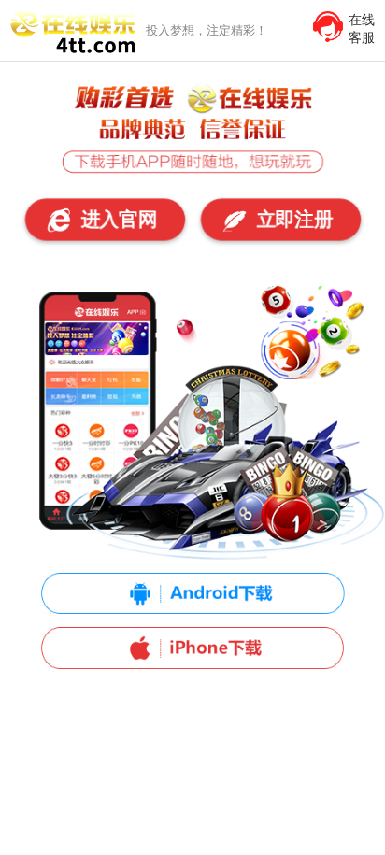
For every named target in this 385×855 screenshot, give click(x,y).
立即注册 (291, 220)
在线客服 (362, 28)
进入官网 (117, 220)
